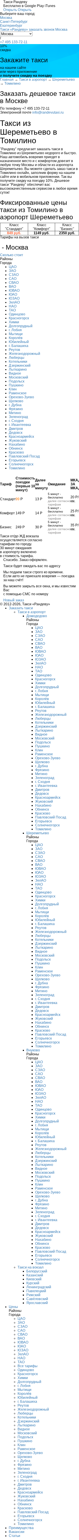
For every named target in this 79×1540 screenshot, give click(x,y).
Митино (15, 413)
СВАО (14, 282)
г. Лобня (15, 330)
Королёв (16, 338)
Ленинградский (38, 1287)
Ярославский (37, 1303)
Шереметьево (37, 833)
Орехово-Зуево (21, 397)
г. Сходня (16, 421)
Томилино (17, 468)
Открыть (10, 10)
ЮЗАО (14, 298)
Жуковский (18, 440)
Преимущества (21, 1528)
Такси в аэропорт (32, 612)
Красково (16, 452)
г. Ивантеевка (20, 425)
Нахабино (17, 444)
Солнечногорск (21, 464)
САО (12, 278)
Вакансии (16, 1532)
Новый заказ (13, 600)
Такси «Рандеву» (14, 29)
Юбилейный (19, 342)
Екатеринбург (11, 25)
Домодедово (36, 616)
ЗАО (12, 271)
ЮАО (13, 294)
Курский (32, 1283)
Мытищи (16, 334)
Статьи (14, 1536)
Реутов (14, 350)
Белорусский (36, 1271)
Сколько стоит (11, 255)
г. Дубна (15, 405)
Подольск (16, 381)
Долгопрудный (20, 326)
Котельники (18, 361)
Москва (6, 18)
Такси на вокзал (30, 1267)
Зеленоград (18, 417)
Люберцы (16, 357)
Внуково (33, 1050)
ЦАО (12, 267)
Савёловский (37, 1299)
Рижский (33, 1295)
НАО (12, 306)
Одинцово (17, 314)
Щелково (16, 401)
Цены (13, 1307)
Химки (14, 322)
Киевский (33, 1279)
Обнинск (16, 448)
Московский (18, 377)
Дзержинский (20, 365)
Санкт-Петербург (14, 21)
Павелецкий (36, 1291)
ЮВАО (14, 290)
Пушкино (16, 385)
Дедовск (15, 432)
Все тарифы (28, 1366)
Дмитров (16, 429)
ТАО (12, 310)
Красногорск (19, 318)
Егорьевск (17, 460)
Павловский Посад (24, 456)
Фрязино (16, 409)
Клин (13, 389)
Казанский (34, 1275)
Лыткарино (18, 369)
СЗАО (14, 275)
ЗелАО (14, 302)
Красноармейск (21, 436)
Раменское (18, 393)
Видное (15, 373)
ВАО (12, 286)
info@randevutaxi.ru (48, 112)
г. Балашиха (18, 346)
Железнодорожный (24, 354)
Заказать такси (21, 608)
